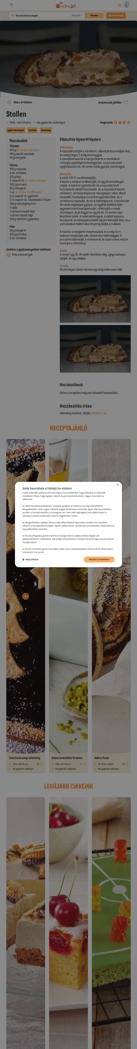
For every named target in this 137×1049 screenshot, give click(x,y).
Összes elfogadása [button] (99, 559)
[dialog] (68, 524)
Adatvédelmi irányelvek (33, 552)
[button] (30, 559)
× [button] (118, 485)
